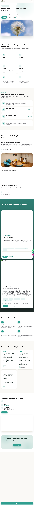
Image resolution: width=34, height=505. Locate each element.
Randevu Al (4, 17)
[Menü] (32, 1)
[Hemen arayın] (33, 252)
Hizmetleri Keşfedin (12, 17)
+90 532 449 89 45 (6, 405)
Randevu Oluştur (17, 445)
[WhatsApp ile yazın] (33, 250)
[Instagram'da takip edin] (33, 255)
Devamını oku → (11, 256)
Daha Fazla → (30, 109)
